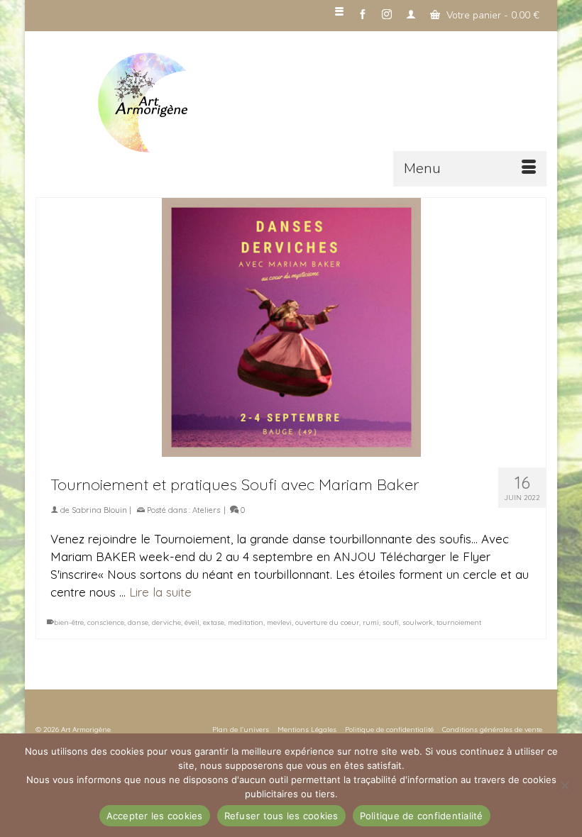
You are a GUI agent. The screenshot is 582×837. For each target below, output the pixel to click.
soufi (391, 622)
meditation (245, 622)
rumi (371, 622)
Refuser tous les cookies (281, 815)
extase (213, 622)
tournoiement (458, 622)
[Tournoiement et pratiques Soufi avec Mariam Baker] (291, 327)
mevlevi (279, 622)
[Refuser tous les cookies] (564, 785)
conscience (105, 622)
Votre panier (491, 15)
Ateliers (206, 510)
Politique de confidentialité (421, 815)
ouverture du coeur (327, 622)
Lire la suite (160, 591)
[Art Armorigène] (319, 103)
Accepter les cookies (154, 815)
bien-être (69, 622)
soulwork (417, 622)
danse (138, 622)
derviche (166, 622)
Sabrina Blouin (99, 510)
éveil (192, 622)
